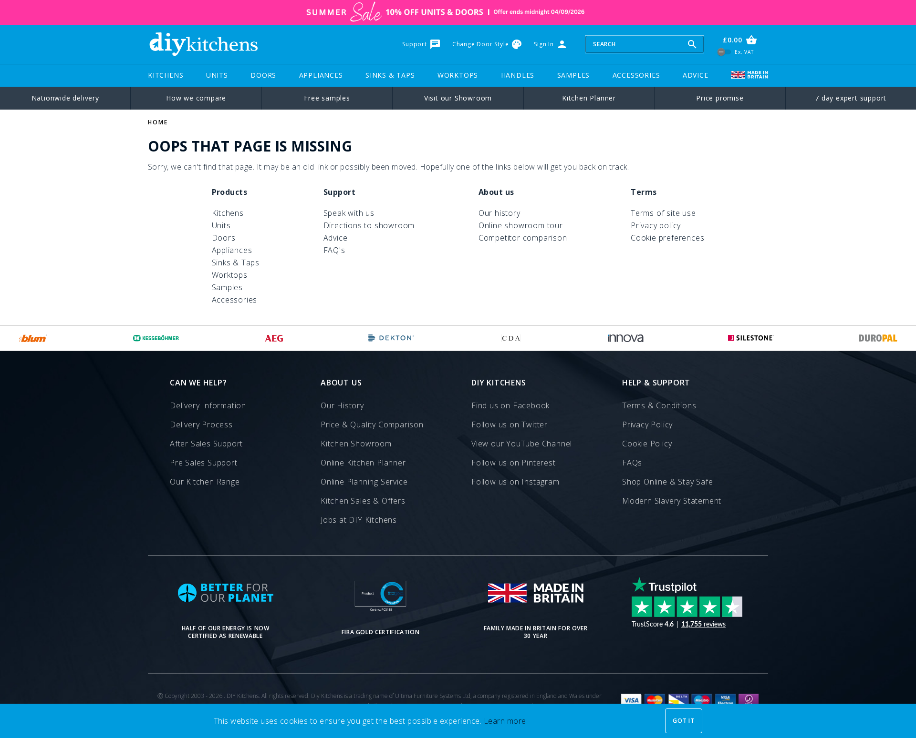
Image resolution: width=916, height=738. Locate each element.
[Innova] (625, 338)
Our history (499, 213)
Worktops (457, 75)
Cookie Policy (647, 443)
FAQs (632, 462)
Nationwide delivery (65, 97)
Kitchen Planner (589, 97)
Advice (695, 75)
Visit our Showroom (458, 97)
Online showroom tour (521, 225)
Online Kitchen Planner (363, 462)
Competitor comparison (523, 238)
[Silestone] (750, 338)
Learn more (505, 721)
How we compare (196, 97)
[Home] (203, 44)
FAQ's (334, 250)
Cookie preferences (667, 238)
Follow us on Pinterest (513, 462)
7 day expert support (850, 97)
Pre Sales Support (204, 462)
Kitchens (165, 75)
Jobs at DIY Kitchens (359, 520)
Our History (342, 405)
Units (217, 75)
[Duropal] (878, 338)
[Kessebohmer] (156, 338)
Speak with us (349, 213)
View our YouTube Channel (521, 443)
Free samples (327, 97)
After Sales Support (206, 443)
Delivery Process (201, 424)
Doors (263, 75)
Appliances (321, 75)
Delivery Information (208, 405)
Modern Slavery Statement (671, 500)
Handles (518, 75)
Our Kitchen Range (205, 481)
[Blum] (33, 338)
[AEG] (274, 338)
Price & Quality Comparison (372, 424)
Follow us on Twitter (509, 424)
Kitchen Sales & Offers (363, 500)
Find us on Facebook (510, 405)
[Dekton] (391, 338)
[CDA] (511, 338)
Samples (573, 75)
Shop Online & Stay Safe (667, 481)
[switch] (724, 51)
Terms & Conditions (659, 405)
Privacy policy (656, 225)
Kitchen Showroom (356, 443)
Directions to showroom (369, 225)
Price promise (719, 97)
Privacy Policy (647, 424)
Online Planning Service (364, 481)
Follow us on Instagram (515, 481)
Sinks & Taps (390, 75)
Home (158, 122)
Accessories (636, 75)
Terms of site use (663, 213)
